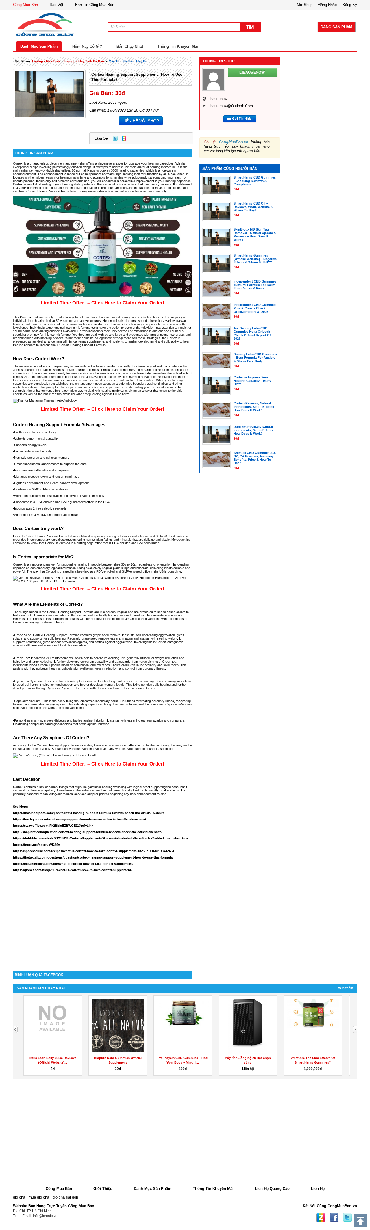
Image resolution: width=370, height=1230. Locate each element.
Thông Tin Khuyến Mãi (177, 46)
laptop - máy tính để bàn (84, 61)
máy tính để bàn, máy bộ (128, 61)
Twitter (115, 138)
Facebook (334, 1217)
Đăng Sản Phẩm (336, 27)
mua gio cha (39, 1197)
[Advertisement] (102, 921)
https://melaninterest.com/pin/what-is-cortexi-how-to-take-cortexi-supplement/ (73, 863)
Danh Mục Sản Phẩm (39, 46)
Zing (124, 138)
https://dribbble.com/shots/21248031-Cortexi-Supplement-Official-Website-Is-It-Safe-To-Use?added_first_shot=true (100, 838)
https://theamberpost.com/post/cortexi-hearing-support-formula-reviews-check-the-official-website (88, 813)
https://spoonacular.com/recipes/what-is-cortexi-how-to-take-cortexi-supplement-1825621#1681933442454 (93, 851)
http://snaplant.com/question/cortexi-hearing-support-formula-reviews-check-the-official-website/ (87, 832)
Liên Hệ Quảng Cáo (272, 1188)
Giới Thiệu (102, 1188)
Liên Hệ (318, 1188)
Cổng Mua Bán (25, 5)
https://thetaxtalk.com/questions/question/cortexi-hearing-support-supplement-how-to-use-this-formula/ (93, 857)
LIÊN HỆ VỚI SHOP (141, 120)
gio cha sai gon (65, 1197)
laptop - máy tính (46, 61)
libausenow (217, 98)
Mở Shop (304, 5)
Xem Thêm (345, 988)
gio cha (19, 1197)
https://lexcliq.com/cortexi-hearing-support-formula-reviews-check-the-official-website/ (79, 819)
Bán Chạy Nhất (129, 46)
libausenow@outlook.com (230, 106)
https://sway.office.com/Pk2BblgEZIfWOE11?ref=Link (53, 825)
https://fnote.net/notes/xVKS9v (36, 844)
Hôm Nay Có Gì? (87, 46)
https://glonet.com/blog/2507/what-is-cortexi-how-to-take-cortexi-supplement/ (72, 870)
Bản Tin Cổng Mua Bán (94, 5)
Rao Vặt (56, 5)
